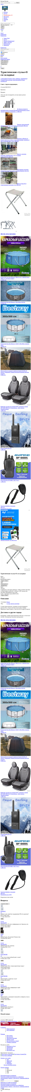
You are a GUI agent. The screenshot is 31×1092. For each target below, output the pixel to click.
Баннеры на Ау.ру (11, 1046)
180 (1, 995)
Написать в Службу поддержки (9, 1082)
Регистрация (4, 58)
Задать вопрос (4, 580)
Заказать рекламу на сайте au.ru (9, 540)
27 (1, 912)
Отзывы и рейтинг (11, 1042)
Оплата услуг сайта (6, 1058)
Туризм (2, 80)
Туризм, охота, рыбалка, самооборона (17, 78)
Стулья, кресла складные (13, 603)
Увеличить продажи (12, 1038)
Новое (8, 602)
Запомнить (5, 52)
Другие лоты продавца (8, 234)
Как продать (10, 1036)
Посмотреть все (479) (6, 508)
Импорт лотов (10, 1039)
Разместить (3, 34)
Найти (2, 26)
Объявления (10, 1047)
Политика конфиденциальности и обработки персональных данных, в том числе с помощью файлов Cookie (15, 1078)
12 (1, 955)
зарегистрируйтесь (12, 1021)
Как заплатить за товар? (13, 1041)
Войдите (3, 1021)
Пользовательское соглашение (8, 1075)
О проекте (3, 1027)
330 (6, 922)
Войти (2, 55)
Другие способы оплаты (10, 1065)
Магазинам (9, 1049)
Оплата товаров (5, 1067)
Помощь (3, 1034)
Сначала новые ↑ (5, 903)
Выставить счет (11, 1050)
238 (1, 935)
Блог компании (10, 1030)
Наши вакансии (11, 1028)
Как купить (9, 1035)
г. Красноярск (4, 78)
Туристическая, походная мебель (13, 80)
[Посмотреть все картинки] (16, 231)
